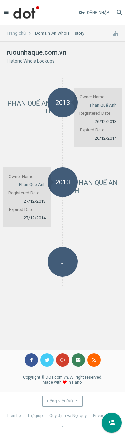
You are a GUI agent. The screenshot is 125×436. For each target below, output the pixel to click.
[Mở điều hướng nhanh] (116, 33)
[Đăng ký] (112, 423)
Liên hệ (14, 415)
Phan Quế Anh (103, 105)
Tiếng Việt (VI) (59, 401)
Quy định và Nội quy (68, 415)
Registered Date (94, 113)
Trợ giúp (35, 415)
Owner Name (92, 96)
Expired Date (92, 129)
